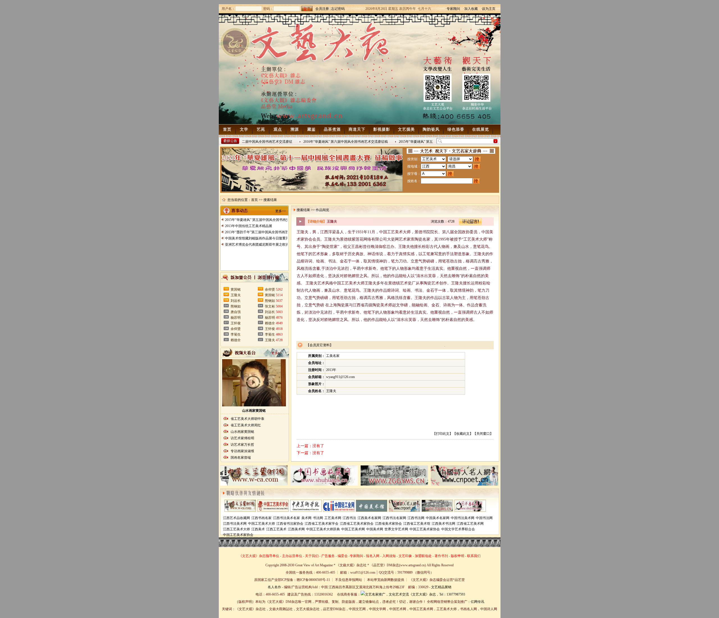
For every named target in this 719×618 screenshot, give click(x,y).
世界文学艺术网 (396, 529)
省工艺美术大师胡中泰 (247, 419)
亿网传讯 (477, 602)
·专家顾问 (452, 9)
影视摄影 (381, 129)
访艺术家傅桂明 (242, 438)
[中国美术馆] (371, 510)
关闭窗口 (483, 434)
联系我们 (474, 556)
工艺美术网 (332, 518)
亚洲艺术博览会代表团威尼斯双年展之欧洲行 (258, 244)
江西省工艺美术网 (470, 524)
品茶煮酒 (332, 129)
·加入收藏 (470, 9)
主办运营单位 (292, 556)
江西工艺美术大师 (236, 529)
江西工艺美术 (276, 529)
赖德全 (236, 340)
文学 (244, 129)
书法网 (318, 518)
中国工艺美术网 (353, 529)
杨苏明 (236, 318)
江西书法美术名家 (286, 518)
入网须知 (389, 556)
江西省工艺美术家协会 (357, 524)
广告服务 (328, 556)
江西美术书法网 (443, 524)
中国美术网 (374, 529)
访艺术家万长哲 (242, 445)
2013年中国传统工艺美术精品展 (248, 226)
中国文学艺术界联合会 (458, 529)
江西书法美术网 (235, 524)
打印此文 (442, 434)
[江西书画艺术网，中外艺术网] (404, 510)
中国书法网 (484, 518)
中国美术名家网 (437, 518)
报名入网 (372, 556)
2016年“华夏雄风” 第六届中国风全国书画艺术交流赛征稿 (337, 142)
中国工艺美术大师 (261, 524)
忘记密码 (338, 9)
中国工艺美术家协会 (424, 529)
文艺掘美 (406, 129)
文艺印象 (405, 556)
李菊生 (236, 334)
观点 (278, 129)
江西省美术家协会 (388, 524)
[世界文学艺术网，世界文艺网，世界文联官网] (240, 510)
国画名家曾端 (241, 457)
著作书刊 (441, 556)
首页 (227, 129)
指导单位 (272, 556)
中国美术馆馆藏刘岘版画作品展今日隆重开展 (258, 238)
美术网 (306, 518)
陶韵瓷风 (431, 129)
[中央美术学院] (305, 510)
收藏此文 (463, 434)
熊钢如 (236, 306)
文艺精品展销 (441, 587)
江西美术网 (296, 529)
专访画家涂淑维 (242, 451)
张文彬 (270, 306)
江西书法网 (416, 518)
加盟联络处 (423, 556)
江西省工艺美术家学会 (321, 524)
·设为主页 (488, 9)
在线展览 (480, 129)
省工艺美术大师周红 (246, 425)
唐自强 (236, 312)
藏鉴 (311, 129)
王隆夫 (236, 295)
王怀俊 (236, 323)
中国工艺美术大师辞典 (323, 529)
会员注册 (322, 9)
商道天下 (357, 129)
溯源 (294, 129)
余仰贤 (236, 329)
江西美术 (258, 529)
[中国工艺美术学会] (273, 510)
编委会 (343, 556)
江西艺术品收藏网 (236, 518)
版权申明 (457, 556)
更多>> (280, 211)
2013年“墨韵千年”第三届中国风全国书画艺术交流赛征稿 (267, 232)
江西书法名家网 (394, 518)
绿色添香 (455, 129)
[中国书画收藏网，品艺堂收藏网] (470, 510)
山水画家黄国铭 (254, 411)
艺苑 (261, 129)
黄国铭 (236, 289)
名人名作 (274, 587)
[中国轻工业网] (338, 510)
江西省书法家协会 (289, 524)
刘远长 (236, 301)
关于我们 (311, 556)
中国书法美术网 (462, 518)
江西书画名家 (261, 518)
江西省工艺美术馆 (416, 524)
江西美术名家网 (369, 518)
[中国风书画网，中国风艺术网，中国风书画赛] (437, 510)
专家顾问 (356, 556)
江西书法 (349, 518)
